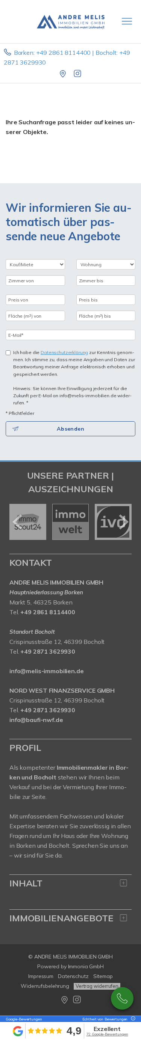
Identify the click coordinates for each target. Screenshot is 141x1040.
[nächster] (123, 522)
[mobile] (126, 21)
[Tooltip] (132, 1019)
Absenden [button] (70, 428)
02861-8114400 (122, 998)
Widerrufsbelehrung (45, 986)
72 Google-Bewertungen (107, 1034)
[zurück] (17, 522)
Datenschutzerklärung (64, 352)
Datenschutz (73, 976)
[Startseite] (71, 21)
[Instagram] (78, 74)
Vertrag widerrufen (97, 986)
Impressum (40, 976)
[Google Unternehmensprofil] (63, 74)
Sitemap (103, 976)
